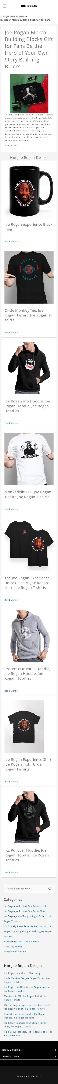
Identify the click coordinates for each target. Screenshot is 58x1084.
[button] (5, 6)
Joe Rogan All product (16, 16)
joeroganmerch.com (32, 1076)
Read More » (11, 241)
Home (3, 16)
